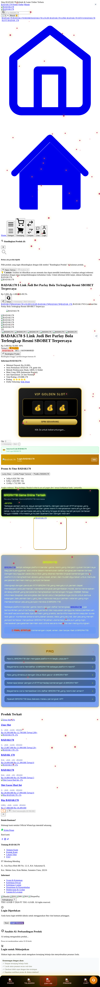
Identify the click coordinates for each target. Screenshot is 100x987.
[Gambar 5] (58, 332)
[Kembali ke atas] (3, 814)
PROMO (10, 983)
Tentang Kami (12, 850)
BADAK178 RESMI (22, 18)
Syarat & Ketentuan (14, 880)
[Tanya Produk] (19, 444)
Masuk (27, 4)
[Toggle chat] (93, 980)
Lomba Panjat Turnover (22, 474)
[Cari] (3, 12)
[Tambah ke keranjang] (10, 811)
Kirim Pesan (9, 830)
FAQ (8, 857)
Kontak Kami (11, 852)
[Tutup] (3, 247)
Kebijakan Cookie (13, 885)
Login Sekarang (17, 923)
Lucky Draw (6, 474)
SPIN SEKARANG (50, 422)
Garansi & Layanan (14, 892)
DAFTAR (48, 984)
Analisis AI (24, 270)
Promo (15, 4)
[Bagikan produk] (3, 301)
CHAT (86, 983)
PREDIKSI (67, 983)
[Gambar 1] (7, 332)
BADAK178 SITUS (75, 18)
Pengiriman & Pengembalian (18, 887)
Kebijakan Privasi (13, 883)
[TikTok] (8, 839)
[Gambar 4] (45, 332)
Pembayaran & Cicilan (15, 890)
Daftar (21, 4)
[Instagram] (5, 839)
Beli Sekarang (29, 302)
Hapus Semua (9, 270)
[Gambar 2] (20, 332)
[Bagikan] (3, 810)
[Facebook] (2, 839)
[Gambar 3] (33, 332)
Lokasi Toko (11, 854)
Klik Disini (25, 382)
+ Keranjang (17, 302)
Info (94, 460)
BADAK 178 (13, 20)
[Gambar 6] (71, 332)
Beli (15, 444)
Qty (2, 441)
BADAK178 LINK (58, 18)
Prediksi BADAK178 (41, 474)
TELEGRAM (29, 983)
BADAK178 (6, 4)
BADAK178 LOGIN (40, 18)
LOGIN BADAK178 (40, 304)
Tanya (8, 302)
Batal (7, 923)
